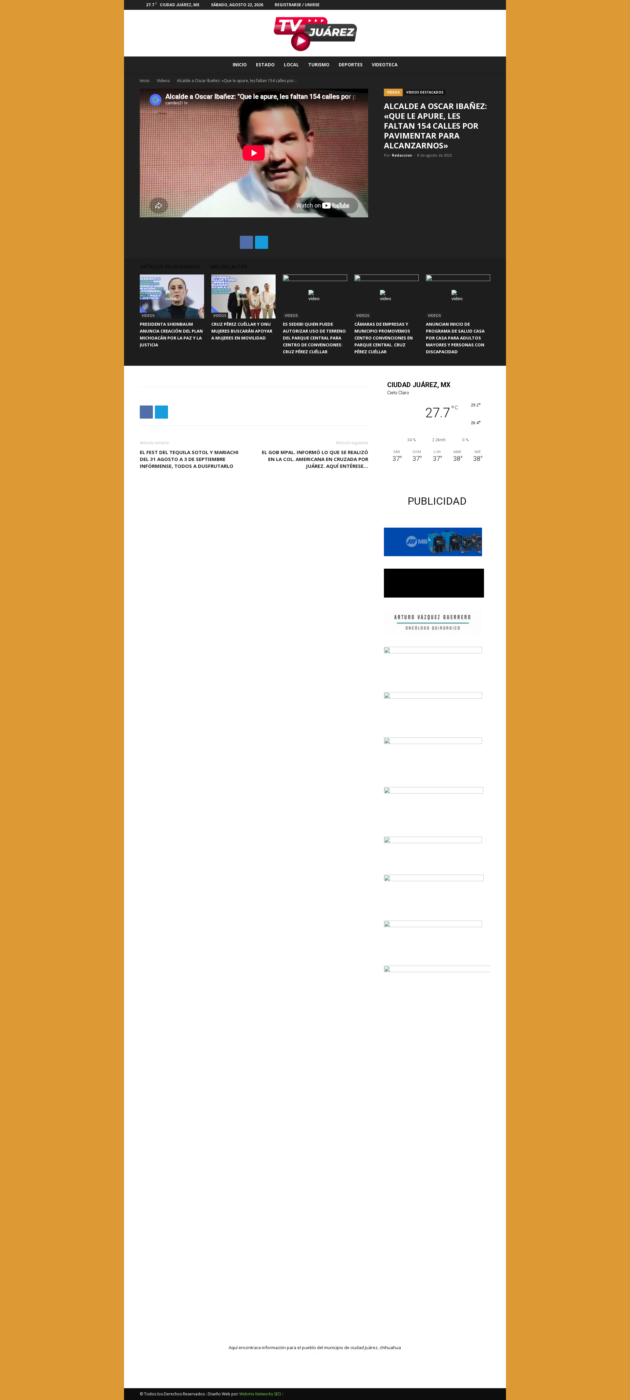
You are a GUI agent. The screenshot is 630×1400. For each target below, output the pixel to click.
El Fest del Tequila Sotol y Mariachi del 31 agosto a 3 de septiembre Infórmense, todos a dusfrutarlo (189, 459)
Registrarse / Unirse (297, 5)
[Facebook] (485, 5)
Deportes (351, 64)
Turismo (318, 64)
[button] (482, 65)
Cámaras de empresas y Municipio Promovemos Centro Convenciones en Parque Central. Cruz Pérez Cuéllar (383, 338)
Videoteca (385, 64)
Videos (163, 80)
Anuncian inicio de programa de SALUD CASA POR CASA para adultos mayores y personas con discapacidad (455, 338)
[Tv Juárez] (315, 33)
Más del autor (228, 266)
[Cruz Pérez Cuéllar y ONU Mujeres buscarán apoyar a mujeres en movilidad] (243, 296)
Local (291, 64)
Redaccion (402, 155)
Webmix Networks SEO (260, 1394)
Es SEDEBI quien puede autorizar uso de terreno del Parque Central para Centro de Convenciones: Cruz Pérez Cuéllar (314, 338)
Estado (265, 64)
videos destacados (424, 92)
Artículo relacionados (170, 266)
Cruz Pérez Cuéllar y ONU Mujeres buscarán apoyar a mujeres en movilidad (241, 331)
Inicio (240, 64)
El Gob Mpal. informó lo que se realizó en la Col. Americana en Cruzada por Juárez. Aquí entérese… (315, 459)
